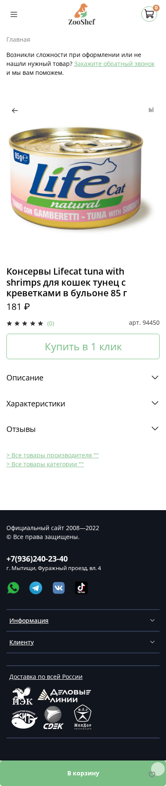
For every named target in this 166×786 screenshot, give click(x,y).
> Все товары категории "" (45, 464)
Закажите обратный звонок (114, 64)
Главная (18, 39)
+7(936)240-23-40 (37, 558)
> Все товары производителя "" (52, 455)
